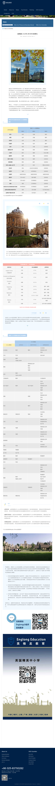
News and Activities (7, 24)
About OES (31, 754)
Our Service (4, 758)
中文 (13, 13)
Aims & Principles (32, 758)
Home (5, 10)
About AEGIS (31, 762)
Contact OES (31, 764)
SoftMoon (39, 784)
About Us (11, 10)
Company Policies (32, 760)
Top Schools (24, 10)
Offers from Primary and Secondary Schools (24, 24)
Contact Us (7, 13)
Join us (3, 762)
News (17, 10)
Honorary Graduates (6, 760)
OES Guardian (39, 10)
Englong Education (5, 754)
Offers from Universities (41, 24)
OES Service (31, 756)
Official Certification (5, 756)
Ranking (32, 10)
